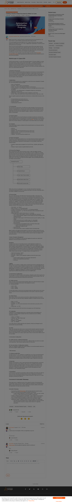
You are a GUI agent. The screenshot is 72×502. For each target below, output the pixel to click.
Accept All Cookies (59, 497)
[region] (36, 499)
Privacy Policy (31, 500)
